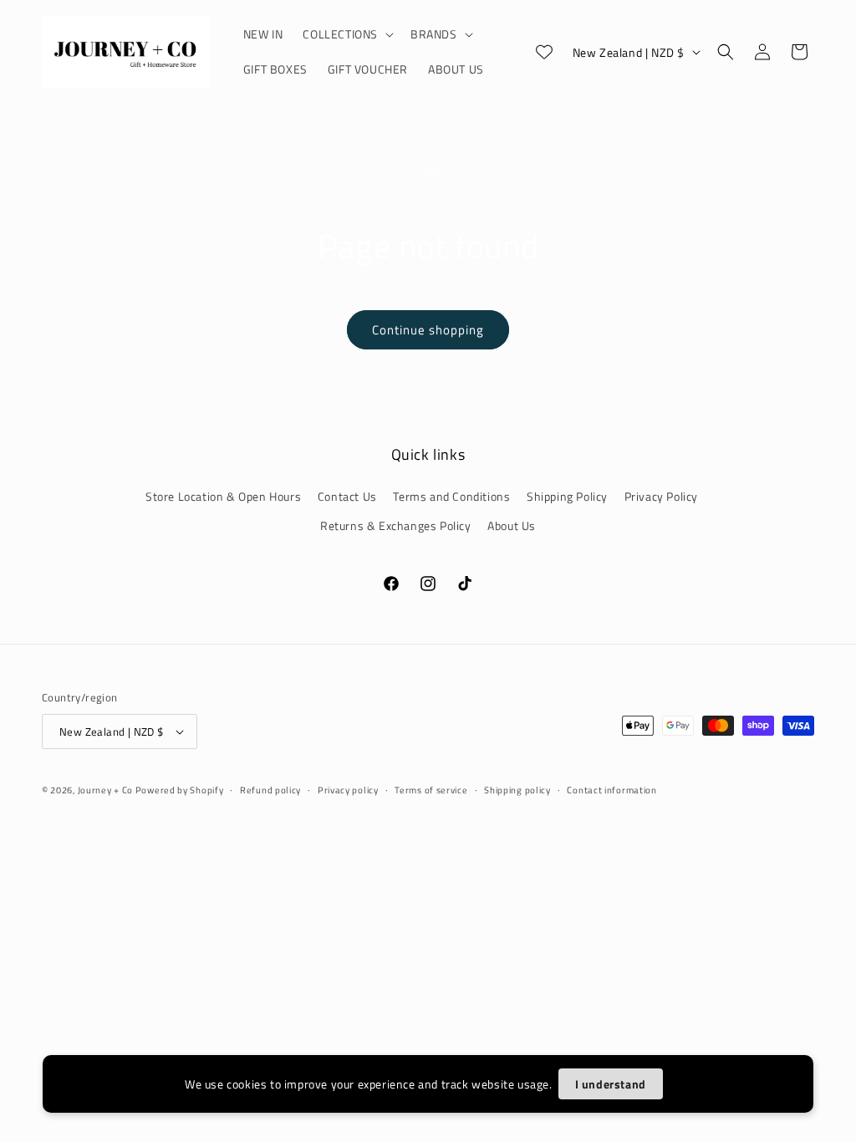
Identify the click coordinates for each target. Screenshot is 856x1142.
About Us (511, 525)
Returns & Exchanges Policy (395, 525)
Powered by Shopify (179, 790)
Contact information (611, 790)
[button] (346, 34)
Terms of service (431, 790)
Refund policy (270, 790)
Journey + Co (106, 790)
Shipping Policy (567, 496)
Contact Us (347, 496)
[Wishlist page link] (544, 51)
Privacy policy (348, 790)
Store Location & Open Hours (223, 496)
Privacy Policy (661, 496)
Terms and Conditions (451, 496)
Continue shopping (428, 329)
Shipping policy (517, 790)
